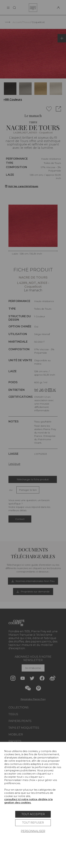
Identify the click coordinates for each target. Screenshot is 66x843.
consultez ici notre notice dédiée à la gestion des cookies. (28, 801)
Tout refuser (33, 822)
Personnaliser (33, 831)
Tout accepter (33, 814)
